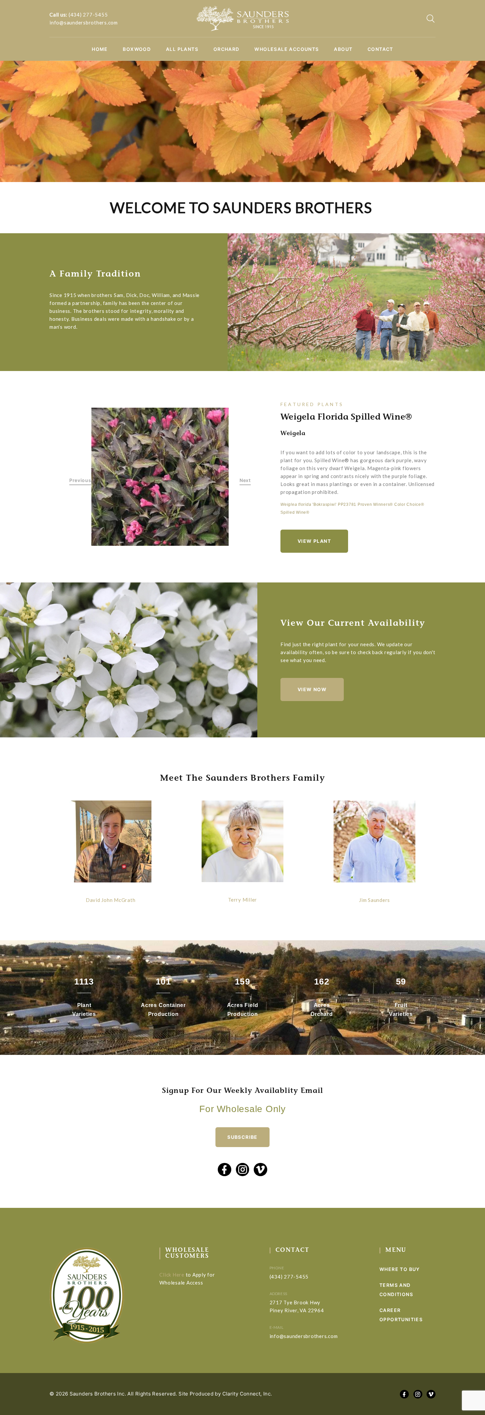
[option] (160, 477)
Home (100, 49)
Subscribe (242, 1137)
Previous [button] (80, 480)
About (343, 49)
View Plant (314, 541)
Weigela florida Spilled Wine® (346, 417)
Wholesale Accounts (286, 49)
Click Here (171, 1275)
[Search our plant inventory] (431, 18)
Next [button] (245, 480)
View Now (312, 689)
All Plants (182, 49)
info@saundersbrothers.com (83, 22)
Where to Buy (399, 1269)
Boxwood (137, 49)
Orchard (226, 49)
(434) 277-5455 (88, 15)
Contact (380, 49)
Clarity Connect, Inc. (247, 1394)
